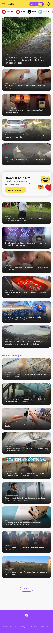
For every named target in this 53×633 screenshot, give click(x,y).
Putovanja (46, 11)
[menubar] (48, 4)
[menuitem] (48, 4)
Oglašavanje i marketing (26, 626)
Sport (34, 11)
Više (26, 588)
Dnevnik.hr (10, 11)
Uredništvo (7, 626)
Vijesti (23, 11)
